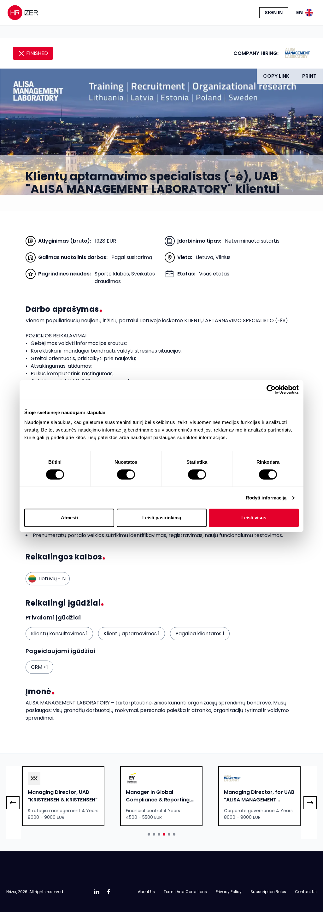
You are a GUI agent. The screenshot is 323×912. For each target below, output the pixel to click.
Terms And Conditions (185, 891)
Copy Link (276, 76)
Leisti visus (253, 517)
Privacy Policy (229, 891)
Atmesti (69, 517)
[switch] (126, 474)
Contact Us (306, 891)
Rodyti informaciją (266, 497)
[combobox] (63, 796)
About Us (146, 891)
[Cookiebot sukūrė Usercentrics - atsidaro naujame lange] (271, 389)
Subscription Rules (268, 891)
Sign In (274, 12)
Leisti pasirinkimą (161, 517)
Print (309, 76)
